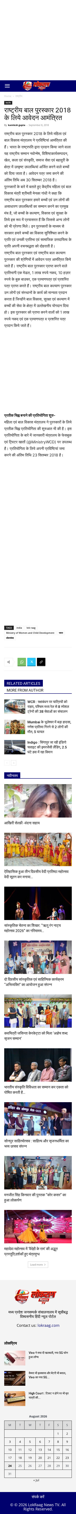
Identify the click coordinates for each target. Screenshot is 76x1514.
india (19, 627)
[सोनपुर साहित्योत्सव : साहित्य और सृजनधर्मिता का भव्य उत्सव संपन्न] (38, 1119)
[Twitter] (31, 662)
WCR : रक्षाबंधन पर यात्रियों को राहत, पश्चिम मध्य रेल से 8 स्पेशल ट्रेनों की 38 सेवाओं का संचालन (48, 707)
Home (7, 96)
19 (30, 1458)
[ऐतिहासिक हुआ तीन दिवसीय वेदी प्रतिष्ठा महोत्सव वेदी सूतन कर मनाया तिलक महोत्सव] (38, 849)
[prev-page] (7, 763)
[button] (7, 86)
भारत (61, 632)
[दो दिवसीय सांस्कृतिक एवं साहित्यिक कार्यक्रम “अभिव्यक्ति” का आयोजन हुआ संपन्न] (38, 957)
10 (10, 1450)
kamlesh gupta (16, 125)
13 (40, 1450)
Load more (36, 1264)
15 (58, 1450)
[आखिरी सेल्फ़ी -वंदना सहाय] (38, 801)
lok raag (31, 627)
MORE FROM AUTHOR (25, 690)
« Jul (36, 1480)
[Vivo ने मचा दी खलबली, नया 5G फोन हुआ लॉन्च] (14, 1358)
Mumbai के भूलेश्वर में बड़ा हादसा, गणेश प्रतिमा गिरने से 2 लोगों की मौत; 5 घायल (49, 727)
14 (49, 1450)
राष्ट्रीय (18, 96)
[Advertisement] (38, 40)
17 (10, 1458)
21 (49, 1458)
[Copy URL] (41, 662)
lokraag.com (49, 1325)
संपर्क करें (38, 1497)
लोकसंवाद (10, 637)
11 (20, 1450)
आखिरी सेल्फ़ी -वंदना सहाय (22, 823)
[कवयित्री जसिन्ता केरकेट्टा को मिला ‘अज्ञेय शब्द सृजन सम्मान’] (38, 1011)
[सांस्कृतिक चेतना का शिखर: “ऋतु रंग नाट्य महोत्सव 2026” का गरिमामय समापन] (38, 903)
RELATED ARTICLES (23, 683)
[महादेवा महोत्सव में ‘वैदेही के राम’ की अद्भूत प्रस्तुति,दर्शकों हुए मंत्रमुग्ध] (38, 1226)
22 (58, 1458)
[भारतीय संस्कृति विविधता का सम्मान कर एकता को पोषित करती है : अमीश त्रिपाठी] (38, 1065)
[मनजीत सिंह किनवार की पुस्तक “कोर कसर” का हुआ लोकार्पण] (38, 1172)
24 (10, 1466)
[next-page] (13, 763)
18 (20, 1458)
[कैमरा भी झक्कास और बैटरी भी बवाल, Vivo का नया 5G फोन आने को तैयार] (14, 1378)
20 (40, 1458)
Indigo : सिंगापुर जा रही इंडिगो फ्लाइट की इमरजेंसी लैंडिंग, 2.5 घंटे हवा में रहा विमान (47, 747)
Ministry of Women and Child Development (30, 632)
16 (67, 1450)
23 (67, 1458)
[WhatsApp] (22, 662)
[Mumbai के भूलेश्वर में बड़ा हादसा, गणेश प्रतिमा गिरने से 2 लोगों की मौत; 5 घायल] (14, 727)
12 (30, 1450)
